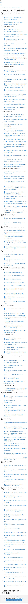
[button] (1, 1)
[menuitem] (1, 3)
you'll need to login (19, 598)
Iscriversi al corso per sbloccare (14, 600)
